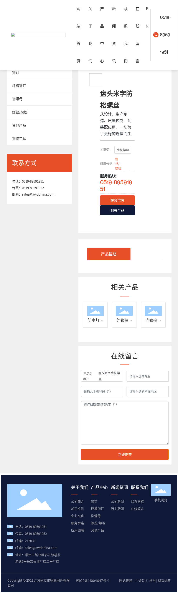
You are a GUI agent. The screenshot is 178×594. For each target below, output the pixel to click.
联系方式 (137, 501)
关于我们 (79, 487)
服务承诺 (77, 523)
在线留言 (137, 508)
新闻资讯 (119, 487)
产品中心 (99, 487)
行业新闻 (117, 508)
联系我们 (139, 487)
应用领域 (77, 530)
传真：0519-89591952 (31, 533)
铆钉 (94, 501)
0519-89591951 (165, 35)
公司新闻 (117, 501)
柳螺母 (96, 515)
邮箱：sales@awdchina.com (36, 547)
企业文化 (77, 515)
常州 (152, 580)
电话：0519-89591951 (31, 526)
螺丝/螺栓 (118, 164)
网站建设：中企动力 (133, 580)
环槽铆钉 (97, 508)
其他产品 (97, 530)
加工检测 (77, 508)
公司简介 (77, 501)
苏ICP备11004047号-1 (92, 581)
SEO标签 (164, 580)
